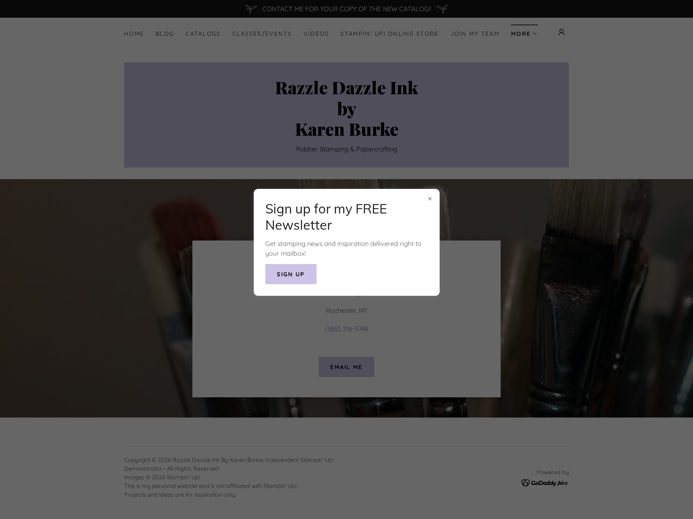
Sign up (291, 274)
